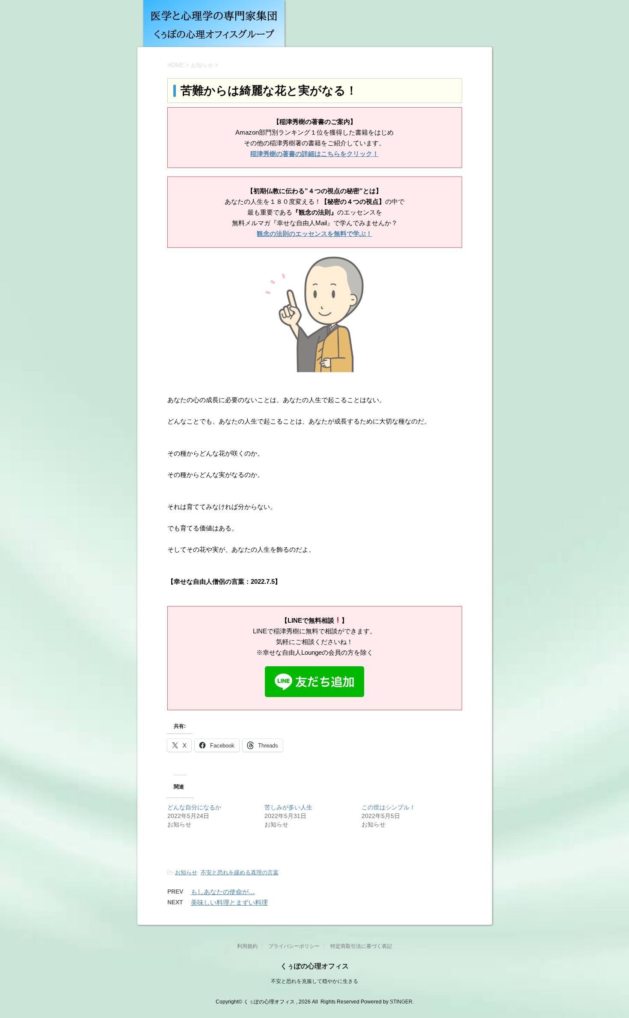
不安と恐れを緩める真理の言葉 (240, 872)
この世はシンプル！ (388, 807)
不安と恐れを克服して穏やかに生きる (314, 981)
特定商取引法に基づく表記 (361, 946)
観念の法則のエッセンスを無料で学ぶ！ (314, 233)
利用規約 (247, 946)
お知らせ (186, 872)
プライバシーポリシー (294, 946)
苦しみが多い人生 (288, 807)
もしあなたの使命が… (223, 891)
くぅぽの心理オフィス (314, 966)
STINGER (401, 1002)
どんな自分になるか (194, 807)
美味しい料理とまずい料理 (229, 902)
